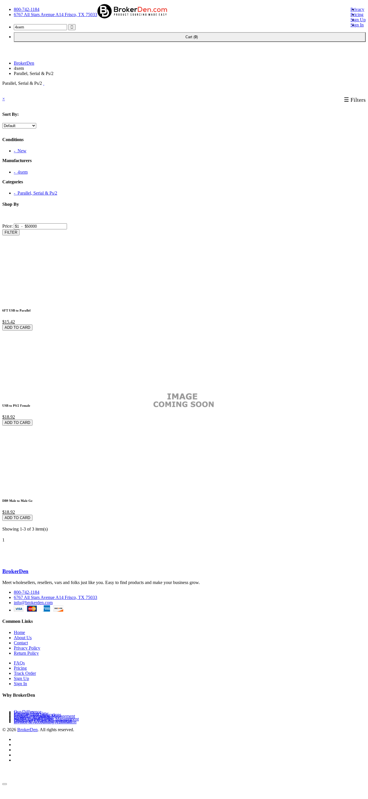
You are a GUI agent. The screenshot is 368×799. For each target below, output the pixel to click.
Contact (21, 642)
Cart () (190, 37)
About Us (23, 637)
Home (19, 632)
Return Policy (26, 653)
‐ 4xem (21, 172)
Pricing (356, 14)
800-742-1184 (26, 9)
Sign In (357, 24)
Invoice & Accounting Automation (45, 721)
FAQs (19, 662)
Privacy (357, 9)
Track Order (25, 673)
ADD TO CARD (17, 327)
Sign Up (358, 19)
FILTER (11, 232)
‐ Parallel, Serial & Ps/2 (35, 193)
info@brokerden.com (33, 602)
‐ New (20, 150)
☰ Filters (355, 100)
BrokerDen (24, 63)
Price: (7, 226)
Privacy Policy (27, 648)
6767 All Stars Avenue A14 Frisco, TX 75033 (55, 14)
